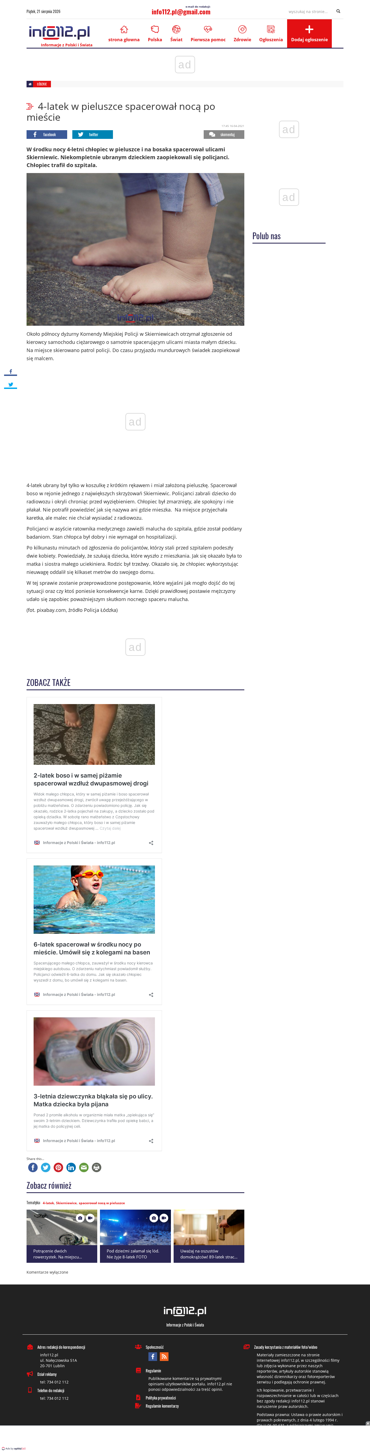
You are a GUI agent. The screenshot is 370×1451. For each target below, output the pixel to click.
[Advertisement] (185, 1439)
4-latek (48, 1203)
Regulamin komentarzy (162, 1406)
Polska (155, 40)
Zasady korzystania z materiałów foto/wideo (285, 1347)
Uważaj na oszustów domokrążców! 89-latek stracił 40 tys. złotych (208, 1257)
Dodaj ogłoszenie (309, 40)
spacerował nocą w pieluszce (102, 1203)
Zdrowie (242, 40)
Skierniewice (66, 1203)
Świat (176, 40)
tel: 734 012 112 (54, 1382)
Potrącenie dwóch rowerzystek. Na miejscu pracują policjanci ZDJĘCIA (57, 1257)
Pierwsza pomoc (208, 40)
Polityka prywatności (161, 1398)
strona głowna (124, 40)
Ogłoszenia (271, 40)
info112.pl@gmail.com (181, 11)
